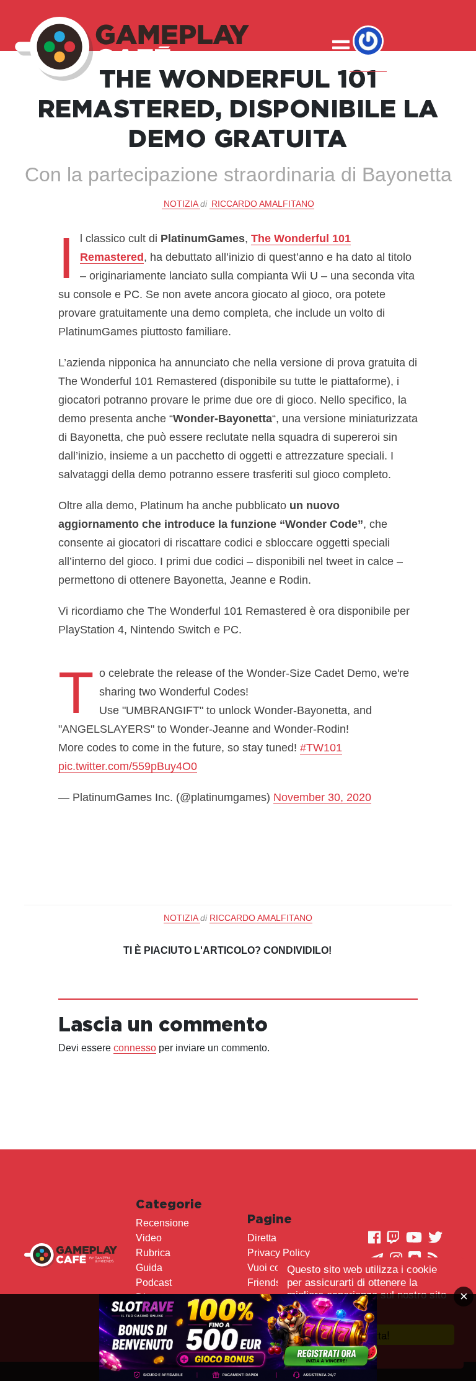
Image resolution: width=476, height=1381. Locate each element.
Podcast (154, 1282)
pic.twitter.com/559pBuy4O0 (127, 766)
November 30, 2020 (322, 797)
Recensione (162, 1223)
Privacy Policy (278, 1252)
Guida (149, 1267)
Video (149, 1238)
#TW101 (321, 747)
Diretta (261, 1238)
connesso (134, 1048)
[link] (238, 1337)
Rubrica (153, 1252)
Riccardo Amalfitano (262, 204)
